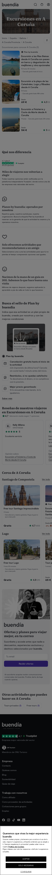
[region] (26, 850)
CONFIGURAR (25, 872)
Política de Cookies (16, 847)
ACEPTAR (26, 859)
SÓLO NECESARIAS (26, 865)
